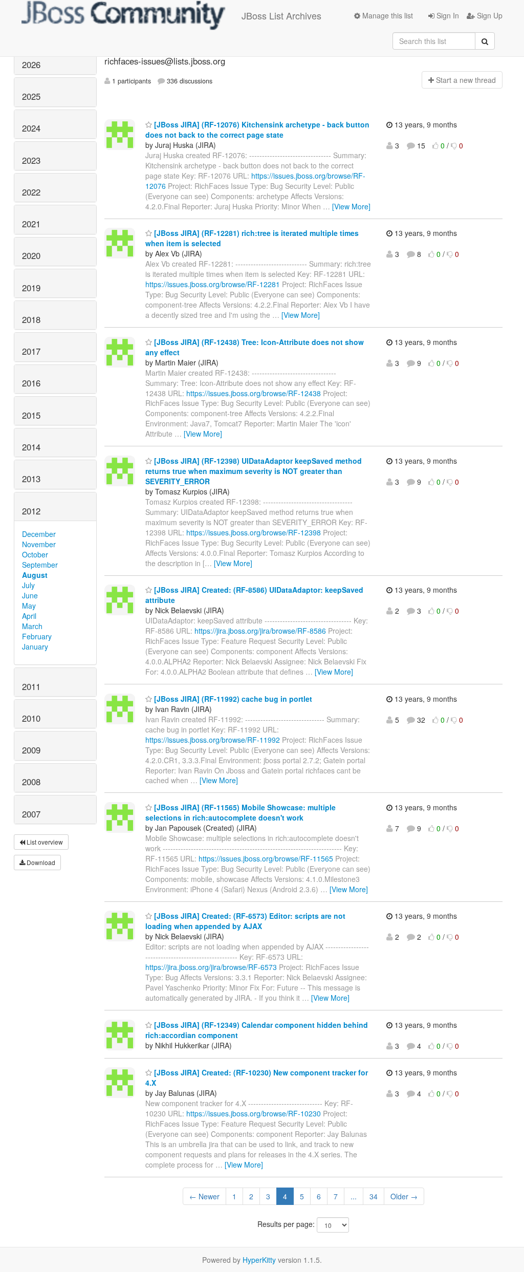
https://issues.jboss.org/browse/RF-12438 (253, 393)
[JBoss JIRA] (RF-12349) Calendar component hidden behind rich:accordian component (256, 1030)
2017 (31, 351)
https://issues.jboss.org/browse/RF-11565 (266, 858)
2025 (31, 96)
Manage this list (386, 15)
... (354, 1196)
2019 (31, 288)
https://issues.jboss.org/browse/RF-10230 (253, 1113)
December (39, 534)
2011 (31, 686)
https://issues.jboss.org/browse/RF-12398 (253, 532)
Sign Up (489, 15)
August (35, 575)
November (39, 544)
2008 (31, 781)
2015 (31, 415)
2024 (31, 128)
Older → (404, 1196)
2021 (31, 224)
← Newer (204, 1196)
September (40, 564)
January (35, 646)
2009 (31, 750)
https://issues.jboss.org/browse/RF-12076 (255, 180)
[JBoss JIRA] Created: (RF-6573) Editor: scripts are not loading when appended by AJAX (245, 921)
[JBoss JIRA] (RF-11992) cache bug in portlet (232, 699)
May (29, 605)
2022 (31, 192)
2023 (31, 160)
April (29, 616)
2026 (31, 64)
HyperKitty (259, 1260)
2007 (31, 814)
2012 (31, 511)
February (37, 636)
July (28, 585)
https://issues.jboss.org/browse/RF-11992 (212, 740)
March (32, 626)
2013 (31, 478)
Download (40, 862)
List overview (44, 841)
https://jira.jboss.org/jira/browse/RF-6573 (211, 967)
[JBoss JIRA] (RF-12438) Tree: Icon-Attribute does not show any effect (254, 347)
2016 (31, 383)
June (30, 595)
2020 (31, 255)
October (35, 554)
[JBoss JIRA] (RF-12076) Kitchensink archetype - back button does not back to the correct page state (257, 129)
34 (373, 1196)
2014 (31, 447)
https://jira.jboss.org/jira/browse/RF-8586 (260, 631)
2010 (31, 718)
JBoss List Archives (281, 15)
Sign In (446, 15)
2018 (31, 319)
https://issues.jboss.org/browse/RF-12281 (212, 284)
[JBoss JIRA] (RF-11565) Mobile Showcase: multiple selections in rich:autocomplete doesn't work (240, 812)
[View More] (351, 206)
